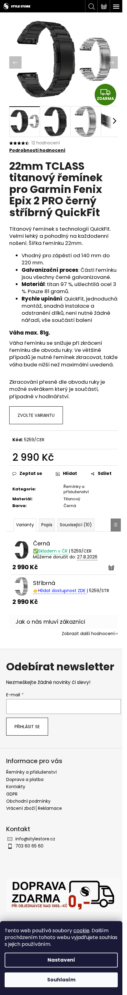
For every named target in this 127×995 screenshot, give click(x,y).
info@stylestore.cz (35, 839)
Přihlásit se (27, 727)
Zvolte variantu (36, 415)
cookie (81, 930)
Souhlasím (61, 979)
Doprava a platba (24, 779)
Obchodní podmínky (28, 801)
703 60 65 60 (29, 846)
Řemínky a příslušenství (76, 489)
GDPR (12, 794)
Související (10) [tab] (76, 525)
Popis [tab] (46, 525)
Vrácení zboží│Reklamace (34, 808)
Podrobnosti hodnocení (37, 150)
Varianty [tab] (25, 525)
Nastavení (61, 959)
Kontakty (15, 787)
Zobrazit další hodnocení (88, 633)
